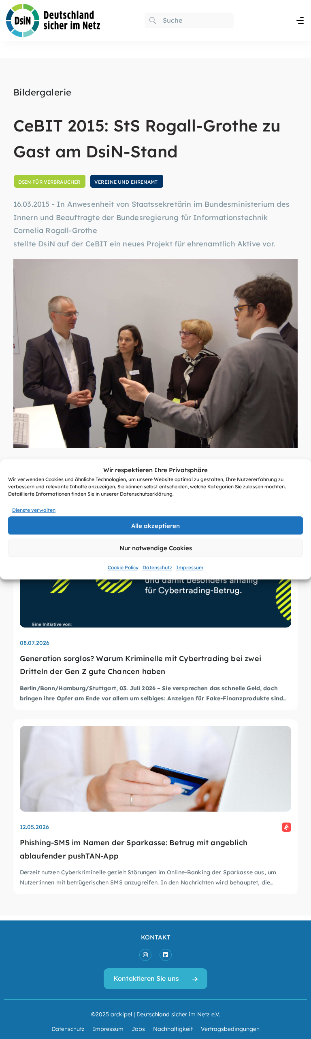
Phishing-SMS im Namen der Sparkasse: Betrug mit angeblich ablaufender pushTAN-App (133, 848)
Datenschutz (157, 567)
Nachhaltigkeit (173, 1028)
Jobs (138, 1028)
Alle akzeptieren (155, 525)
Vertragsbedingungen (230, 1028)
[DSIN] (53, 19)
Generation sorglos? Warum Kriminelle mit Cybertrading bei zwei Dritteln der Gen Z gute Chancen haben (140, 664)
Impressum (189, 567)
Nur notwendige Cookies (155, 547)
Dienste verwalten (33, 510)
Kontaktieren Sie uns (146, 978)
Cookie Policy (123, 567)
